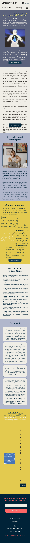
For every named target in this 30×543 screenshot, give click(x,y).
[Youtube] (7, 8)
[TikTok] (5, 8)
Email (7, 502)
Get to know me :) (15, 519)
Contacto (15, 521)
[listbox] (20, 8)
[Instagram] (3, 8)
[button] (27, 8)
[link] (20, 447)
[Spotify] (10, 8)
